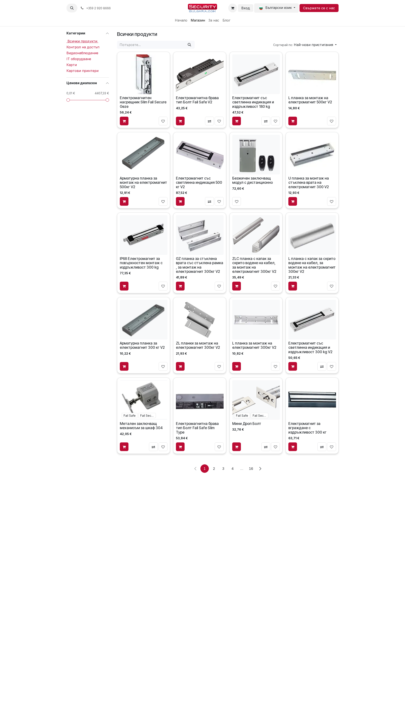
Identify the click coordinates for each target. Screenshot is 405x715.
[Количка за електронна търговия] (232, 8)
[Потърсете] (189, 45)
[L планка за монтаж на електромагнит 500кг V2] (312, 74)
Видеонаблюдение (82, 53)
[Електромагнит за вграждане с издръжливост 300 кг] (312, 400)
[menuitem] (181, 20)
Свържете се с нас (319, 8)
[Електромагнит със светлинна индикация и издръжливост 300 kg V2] (312, 319)
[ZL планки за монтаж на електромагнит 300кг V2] (200, 319)
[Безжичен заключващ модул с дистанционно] (256, 154)
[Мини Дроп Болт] (256, 400)
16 (251, 468)
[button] (71, 8)
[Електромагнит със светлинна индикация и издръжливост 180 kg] (256, 74)
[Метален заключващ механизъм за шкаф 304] (143, 400)
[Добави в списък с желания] (163, 121)
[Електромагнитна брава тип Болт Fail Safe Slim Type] (200, 400)
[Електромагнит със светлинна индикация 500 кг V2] (200, 154)
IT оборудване (78, 59)
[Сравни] (209, 121)
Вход (245, 8)
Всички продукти (82, 41)
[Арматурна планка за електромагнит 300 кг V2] (143, 319)
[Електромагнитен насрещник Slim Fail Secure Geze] (143, 74)
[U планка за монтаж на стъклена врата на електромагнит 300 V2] (312, 154)
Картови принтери (82, 71)
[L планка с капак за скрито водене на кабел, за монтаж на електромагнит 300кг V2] (312, 235)
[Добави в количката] (124, 121)
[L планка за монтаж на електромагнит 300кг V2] (256, 319)
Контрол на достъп (82, 47)
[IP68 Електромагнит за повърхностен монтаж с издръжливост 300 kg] (143, 235)
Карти (71, 65)
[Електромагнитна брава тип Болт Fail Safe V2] (200, 74)
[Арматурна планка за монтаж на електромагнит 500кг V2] (143, 154)
